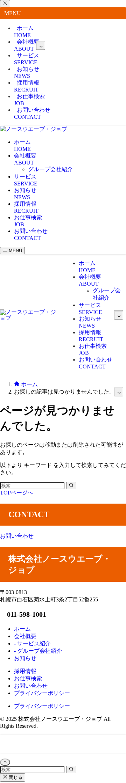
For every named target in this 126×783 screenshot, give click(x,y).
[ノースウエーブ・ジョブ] (33, 129)
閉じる (14, 777)
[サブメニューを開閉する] (40, 45)
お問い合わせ (32, 113)
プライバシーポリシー (42, 706)
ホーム (24, 31)
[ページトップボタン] (5, 762)
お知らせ (26, 72)
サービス (26, 58)
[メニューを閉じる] (5, 3)
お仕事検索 (29, 99)
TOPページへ (16, 493)
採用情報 (26, 86)
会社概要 (26, 45)
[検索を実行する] (71, 485)
